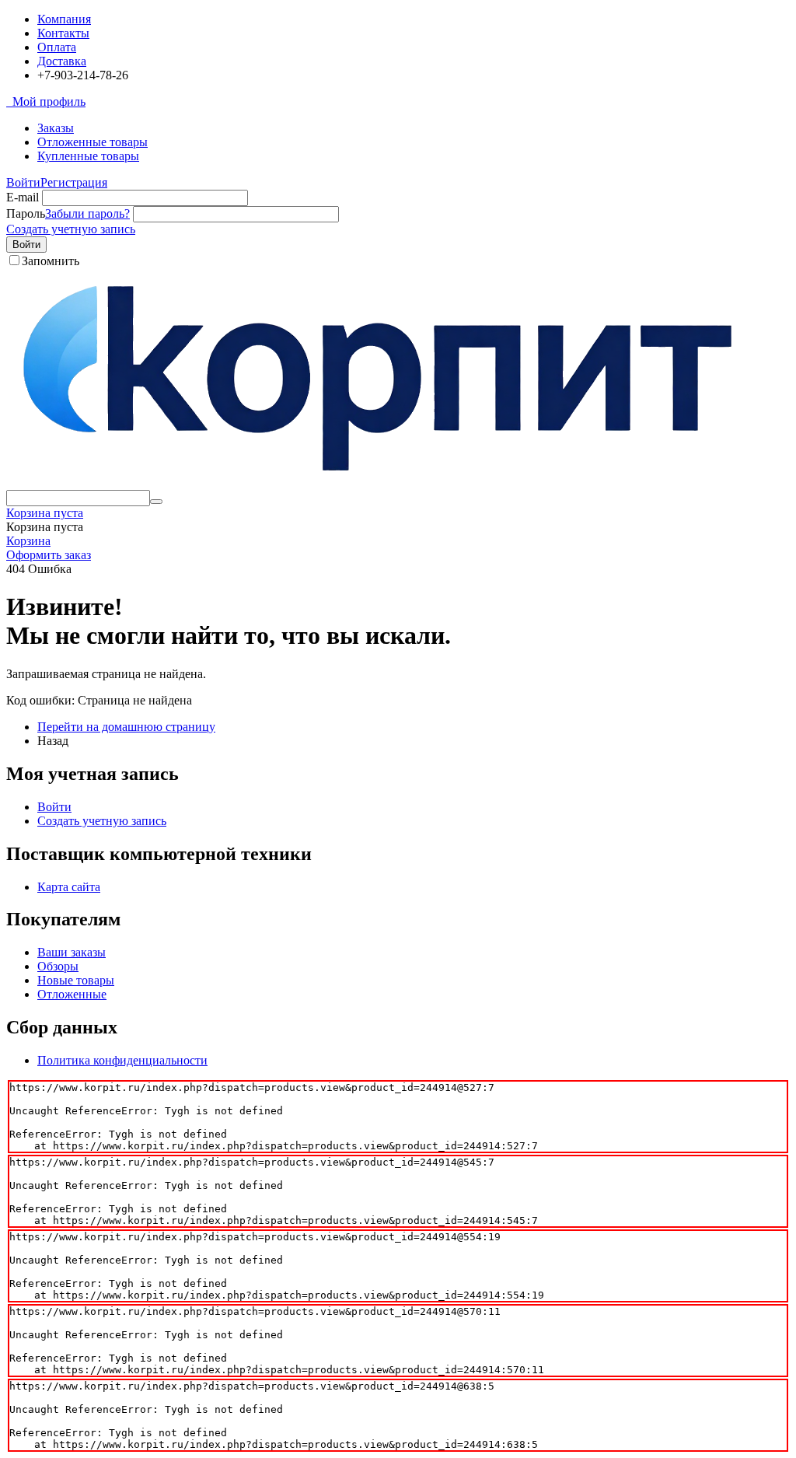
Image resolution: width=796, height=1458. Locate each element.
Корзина (28, 540)
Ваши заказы (71, 952)
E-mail (22, 197)
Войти (23, 182)
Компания (64, 19)
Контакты (63, 33)
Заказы (55, 128)
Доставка (61, 61)
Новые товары (75, 980)
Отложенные (71, 994)
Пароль (25, 213)
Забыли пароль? (87, 213)
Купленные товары (88, 156)
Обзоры (58, 966)
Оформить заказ (48, 554)
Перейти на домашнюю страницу (126, 726)
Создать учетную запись (70, 229)
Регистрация (73, 182)
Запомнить (50, 260)
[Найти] (156, 501)
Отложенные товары (92, 142)
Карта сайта (68, 886)
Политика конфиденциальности (122, 1060)
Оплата (56, 47)
